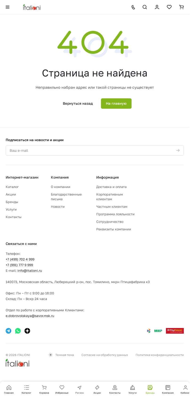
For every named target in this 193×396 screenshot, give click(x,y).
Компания (60, 177)
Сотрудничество (109, 222)
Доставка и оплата (111, 187)
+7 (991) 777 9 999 (19, 265)
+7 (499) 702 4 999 (20, 259)
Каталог (12, 187)
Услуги (11, 209)
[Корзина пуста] (181, 7)
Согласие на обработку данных (104, 355)
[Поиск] (144, 7)
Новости (58, 206)
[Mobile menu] (7, 7)
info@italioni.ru (29, 270)
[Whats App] (18, 331)
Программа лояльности (115, 214)
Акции (11, 194)
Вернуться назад (78, 103)
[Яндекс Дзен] (27, 331)
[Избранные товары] (169, 7)
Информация (107, 177)
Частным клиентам (111, 206)
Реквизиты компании (113, 229)
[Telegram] (8, 331)
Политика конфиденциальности (160, 355)
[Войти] (157, 7)
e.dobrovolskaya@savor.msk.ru (30, 316)
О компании (60, 187)
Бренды (12, 202)
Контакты (13, 217)
